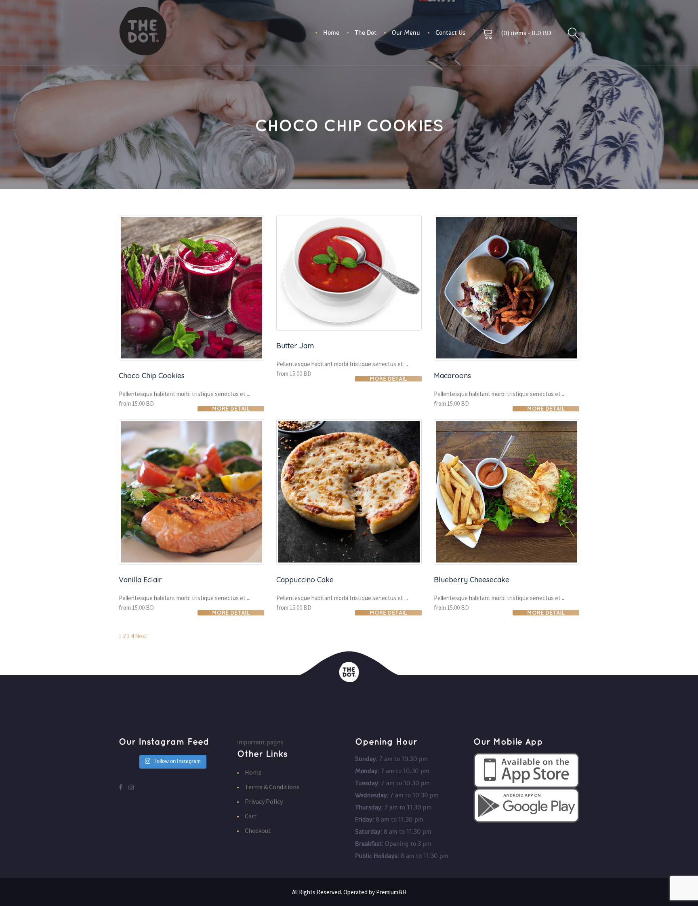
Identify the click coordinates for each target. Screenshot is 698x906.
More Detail (231, 408)
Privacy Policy (264, 801)
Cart (251, 816)
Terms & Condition (272, 787)
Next (141, 636)
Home (253, 772)
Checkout (258, 830)
